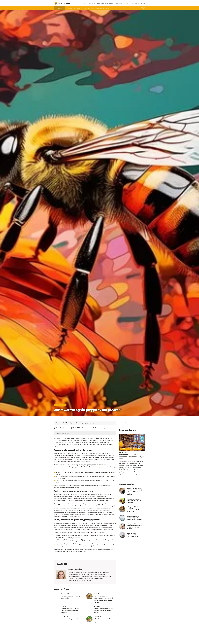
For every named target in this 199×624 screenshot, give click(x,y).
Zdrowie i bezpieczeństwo (105, 3)
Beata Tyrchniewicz (62, 428)
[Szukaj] (121, 423)
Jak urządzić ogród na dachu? (71, 619)
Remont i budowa (89, 3)
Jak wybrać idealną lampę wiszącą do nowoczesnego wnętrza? (135, 517)
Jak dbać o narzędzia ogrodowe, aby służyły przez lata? (134, 500)
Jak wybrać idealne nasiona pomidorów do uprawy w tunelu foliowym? (104, 621)
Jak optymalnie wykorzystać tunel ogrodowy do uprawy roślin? (103, 611)
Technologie (119, 3)
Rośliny (63, 405)
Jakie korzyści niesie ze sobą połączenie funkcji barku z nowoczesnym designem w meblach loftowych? (134, 491)
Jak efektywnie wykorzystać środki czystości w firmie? (133, 535)
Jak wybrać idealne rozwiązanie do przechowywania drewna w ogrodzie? (135, 509)
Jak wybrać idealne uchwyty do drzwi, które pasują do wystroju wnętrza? (134, 526)
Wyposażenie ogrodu (138, 3)
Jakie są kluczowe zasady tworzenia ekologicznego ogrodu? (70, 611)
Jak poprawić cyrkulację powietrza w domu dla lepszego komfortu (88, 8)
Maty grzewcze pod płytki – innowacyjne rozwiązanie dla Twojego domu (131, 457)
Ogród (128, 3)
